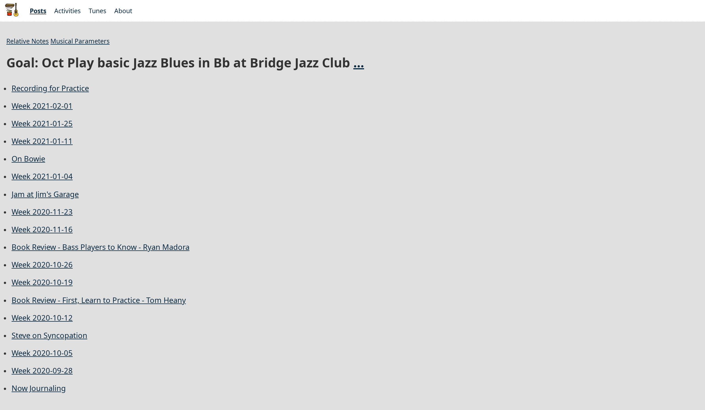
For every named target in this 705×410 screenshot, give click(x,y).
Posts (38, 10)
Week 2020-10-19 (42, 282)
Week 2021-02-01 (42, 106)
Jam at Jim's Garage (45, 194)
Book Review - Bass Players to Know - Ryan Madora (100, 247)
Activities (67, 10)
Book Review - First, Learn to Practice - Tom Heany (99, 300)
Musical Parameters (80, 41)
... (358, 62)
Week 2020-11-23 (42, 212)
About (123, 10)
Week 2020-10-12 (42, 318)
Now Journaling (39, 388)
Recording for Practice (50, 88)
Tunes (97, 10)
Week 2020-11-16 (42, 229)
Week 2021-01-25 (42, 123)
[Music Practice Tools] (12, 15)
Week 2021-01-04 (42, 176)
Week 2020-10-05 (42, 353)
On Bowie (28, 159)
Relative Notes (27, 41)
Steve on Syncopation (49, 335)
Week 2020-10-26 (42, 264)
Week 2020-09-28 (42, 370)
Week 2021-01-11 (42, 141)
